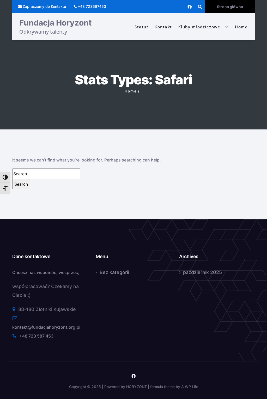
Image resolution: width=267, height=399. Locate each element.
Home (241, 26)
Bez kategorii (114, 272)
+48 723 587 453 (36, 336)
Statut (141, 26)
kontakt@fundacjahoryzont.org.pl (46, 327)
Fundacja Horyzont (55, 22)
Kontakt (163, 26)
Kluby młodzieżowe (199, 26)
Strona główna (230, 6)
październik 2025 (202, 272)
